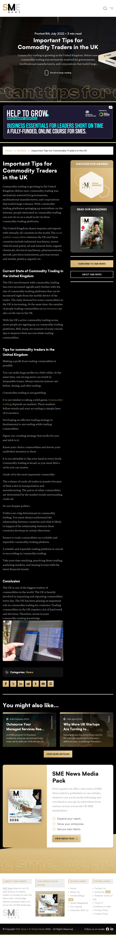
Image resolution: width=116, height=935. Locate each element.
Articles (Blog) (77, 895)
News (29, 672)
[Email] (43, 684)
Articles (21, 150)
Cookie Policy (101, 913)
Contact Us (100, 888)
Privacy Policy (101, 910)
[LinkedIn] (21, 684)
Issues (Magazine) (79, 903)
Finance (109, 719)
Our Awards (76, 906)
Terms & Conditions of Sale (102, 904)
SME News (21, 929)
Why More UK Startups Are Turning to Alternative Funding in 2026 (81, 726)
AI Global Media (37, 929)
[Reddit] (28, 684)
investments (50, 308)
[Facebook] (6, 684)
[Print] (51, 684)
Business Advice (52, 722)
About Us (75, 892)
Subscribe (99, 892)
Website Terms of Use (102, 897)
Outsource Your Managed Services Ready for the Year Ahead (25, 726)
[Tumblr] (36, 684)
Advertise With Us (79, 910)
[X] (13, 684)
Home (8, 150)
